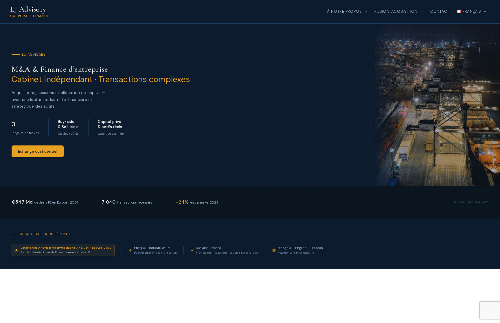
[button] (364, 11)
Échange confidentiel (37, 151)
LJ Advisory (28, 9)
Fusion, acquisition (396, 11)
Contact (439, 11)
